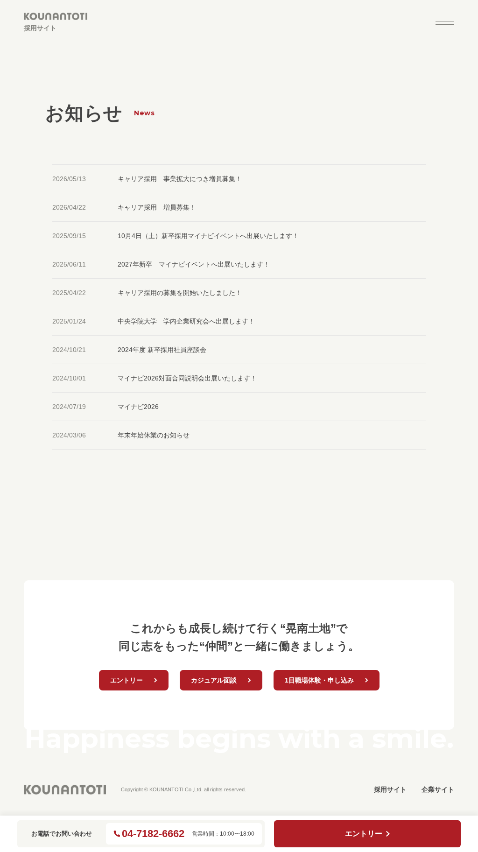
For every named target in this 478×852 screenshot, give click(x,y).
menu (445, 23)
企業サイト (438, 789)
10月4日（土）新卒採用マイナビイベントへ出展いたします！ (208, 235)
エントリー (363, 834)
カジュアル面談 (214, 680)
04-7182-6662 (153, 834)
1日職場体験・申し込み (319, 680)
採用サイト (390, 789)
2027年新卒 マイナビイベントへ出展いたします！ (194, 264)
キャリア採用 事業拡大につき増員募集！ (180, 179)
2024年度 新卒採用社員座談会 (165, 349)
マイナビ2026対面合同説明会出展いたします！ (187, 378)
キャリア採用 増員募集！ (157, 207)
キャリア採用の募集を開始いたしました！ (180, 292)
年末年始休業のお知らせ (154, 435)
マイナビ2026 (138, 406)
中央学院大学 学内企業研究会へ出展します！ (186, 321)
